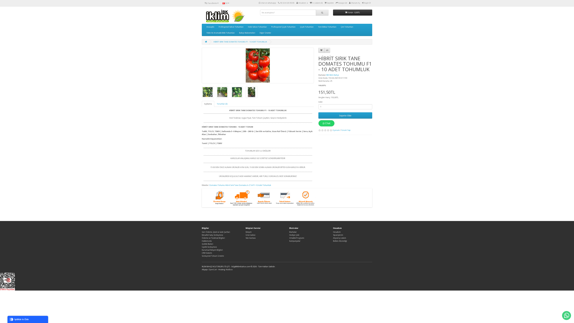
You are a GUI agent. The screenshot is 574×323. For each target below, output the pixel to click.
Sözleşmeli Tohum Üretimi (213, 256)
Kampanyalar (294, 241)
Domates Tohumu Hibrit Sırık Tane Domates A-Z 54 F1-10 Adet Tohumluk (240, 185)
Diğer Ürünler (265, 33)
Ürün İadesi (250, 235)
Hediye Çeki (294, 235)
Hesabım (337, 232)
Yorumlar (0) (222, 104)
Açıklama (208, 104)
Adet (320, 102)
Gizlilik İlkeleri (207, 244)
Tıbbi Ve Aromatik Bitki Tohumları (220, 33)
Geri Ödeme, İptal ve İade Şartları (216, 232)
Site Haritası (251, 238)
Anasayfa (210, 27)
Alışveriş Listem (339, 238)
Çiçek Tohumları (307, 27)
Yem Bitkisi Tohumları (327, 27)
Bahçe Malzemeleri (247, 33)
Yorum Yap (346, 130)
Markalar (293, 232)
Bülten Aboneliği (340, 241)
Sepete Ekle (345, 115)
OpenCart (213, 269)
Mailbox (229, 269)
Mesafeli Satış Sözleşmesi (212, 235)
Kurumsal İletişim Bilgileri (212, 250)
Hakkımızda (207, 241)
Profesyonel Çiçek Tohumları (283, 27)
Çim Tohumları (347, 27)
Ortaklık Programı (296, 238)
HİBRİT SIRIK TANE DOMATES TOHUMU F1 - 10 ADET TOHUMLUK (240, 42)
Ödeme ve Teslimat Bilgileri (213, 238)
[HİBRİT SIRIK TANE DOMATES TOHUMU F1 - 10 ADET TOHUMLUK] (258, 65)
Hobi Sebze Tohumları (257, 27)
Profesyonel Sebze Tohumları (231, 27)
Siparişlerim (338, 235)
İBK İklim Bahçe (332, 75)
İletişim (249, 232)
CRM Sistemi (207, 253)
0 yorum (336, 130)
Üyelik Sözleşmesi (209, 247)
